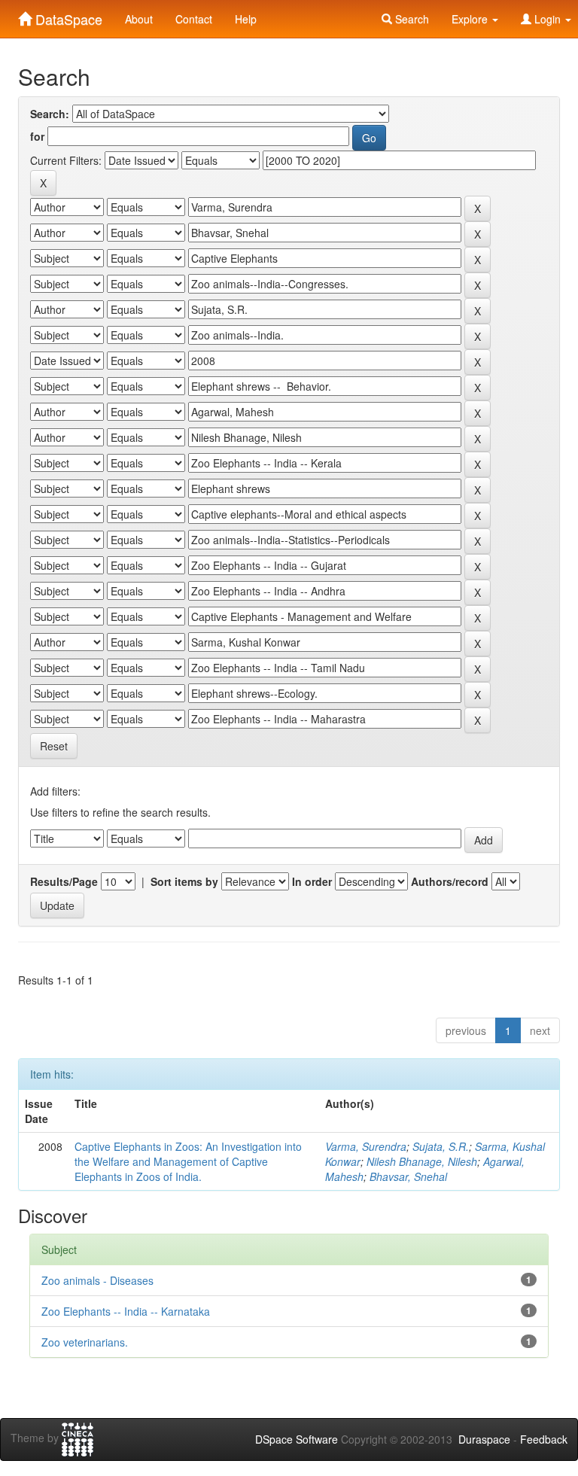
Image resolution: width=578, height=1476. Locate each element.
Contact (193, 18)
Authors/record (449, 881)
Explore (471, 18)
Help (246, 18)
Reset (54, 745)
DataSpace (67, 16)
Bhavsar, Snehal (408, 1176)
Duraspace (484, 1439)
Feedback (543, 1439)
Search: (49, 113)
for (37, 136)
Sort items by (184, 881)
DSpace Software (296, 1439)
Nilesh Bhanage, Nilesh (422, 1161)
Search (410, 18)
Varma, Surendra (365, 1146)
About (139, 18)
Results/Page (64, 881)
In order (312, 881)
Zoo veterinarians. (84, 1342)
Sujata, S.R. (440, 1146)
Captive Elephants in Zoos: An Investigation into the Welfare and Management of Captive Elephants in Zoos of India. (188, 1161)
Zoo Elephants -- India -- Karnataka (125, 1311)
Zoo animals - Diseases (97, 1280)
